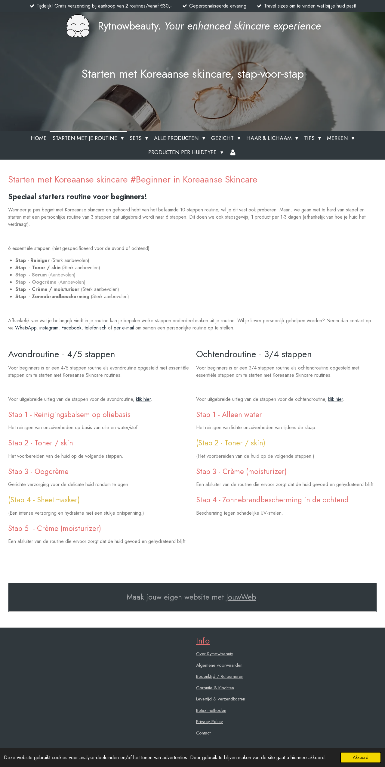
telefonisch (95, 327)
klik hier (143, 399)
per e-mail (124, 327)
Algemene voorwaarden (219, 665)
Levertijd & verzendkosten (220, 699)
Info (203, 640)
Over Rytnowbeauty (214, 653)
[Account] (233, 152)
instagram (48, 327)
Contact (203, 733)
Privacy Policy (209, 721)
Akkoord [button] (360, 757)
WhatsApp (25, 327)
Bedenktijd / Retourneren (219, 676)
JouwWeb (241, 597)
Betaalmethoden (211, 710)
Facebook (71, 327)
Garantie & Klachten (215, 687)
